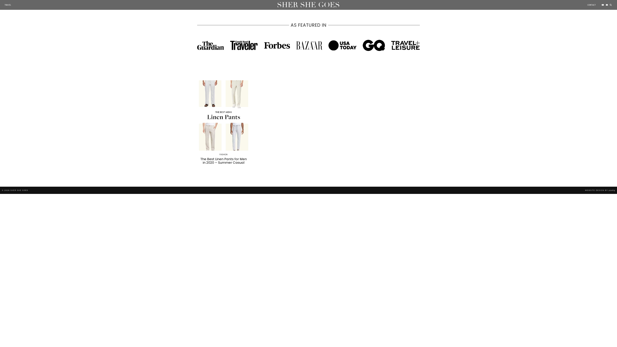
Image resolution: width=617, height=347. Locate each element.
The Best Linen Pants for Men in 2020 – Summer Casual (223, 161)
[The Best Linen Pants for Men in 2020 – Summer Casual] (223, 115)
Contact (591, 5)
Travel (7, 5)
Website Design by (600, 190)
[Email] (607, 5)
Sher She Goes (308, 5)
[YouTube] (603, 5)
